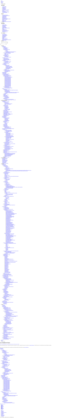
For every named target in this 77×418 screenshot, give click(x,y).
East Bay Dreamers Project (8, 219)
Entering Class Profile (6, 105)
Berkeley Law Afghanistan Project (8, 251)
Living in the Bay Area (6, 111)
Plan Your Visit (6, 106)
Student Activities (6, 54)
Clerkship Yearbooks (7, 320)
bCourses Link (3, 7)
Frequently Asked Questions (6, 296)
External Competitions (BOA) (6, 285)
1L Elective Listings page (31, 345)
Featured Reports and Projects (9, 185)
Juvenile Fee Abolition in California (9, 194)
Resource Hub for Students (5, 31)
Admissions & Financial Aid (3, 100)
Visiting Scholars (6, 56)
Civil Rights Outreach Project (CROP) (9, 236)
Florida (6, 245)
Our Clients (7, 180)
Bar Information (5, 98)
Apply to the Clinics (5, 165)
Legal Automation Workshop (9, 239)
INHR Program (6, 293)
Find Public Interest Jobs (7, 312)
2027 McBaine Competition (8, 279)
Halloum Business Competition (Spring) (8, 284)
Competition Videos (5, 288)
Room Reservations (4, 20)
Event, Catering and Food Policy (5, 30)
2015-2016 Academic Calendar (8, 82)
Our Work (6, 199)
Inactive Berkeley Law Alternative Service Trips (9, 247)
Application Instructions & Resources (8, 319)
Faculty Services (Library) (4, 18)
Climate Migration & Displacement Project (10, 216)
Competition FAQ (7, 283)
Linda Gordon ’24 (6, 256)
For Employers (2, 413)
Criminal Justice (5, 47)
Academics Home (4, 46)
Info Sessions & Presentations (6, 150)
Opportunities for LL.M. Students (7, 254)
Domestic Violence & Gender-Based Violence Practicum (7, 302)
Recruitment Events (7, 107)
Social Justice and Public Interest (7, 49)
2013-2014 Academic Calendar (8, 83)
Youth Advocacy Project (8, 232)
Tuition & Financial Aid (7, 120)
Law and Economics (6, 55)
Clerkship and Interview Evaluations (8, 323)
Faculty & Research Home (4, 158)
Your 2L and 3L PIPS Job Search (9, 313)
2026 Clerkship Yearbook (8, 322)
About (1, 410)
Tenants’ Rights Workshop (8, 231)
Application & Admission (6, 368)
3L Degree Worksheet (7, 97)
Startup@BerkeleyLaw (4, 297)
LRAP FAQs (7, 141)
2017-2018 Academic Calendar (8, 81)
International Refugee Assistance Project (10, 224)
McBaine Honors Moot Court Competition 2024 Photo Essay (12, 282)
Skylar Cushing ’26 (7, 259)
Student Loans (5, 156)
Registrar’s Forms (5, 95)
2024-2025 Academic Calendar (8, 77)
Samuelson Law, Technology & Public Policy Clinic (9, 196)
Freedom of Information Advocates (9, 222)
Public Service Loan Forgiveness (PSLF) (10, 139)
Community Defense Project (8, 237)
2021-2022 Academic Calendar (8, 79)
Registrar (3, 38)
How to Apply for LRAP (8, 138)
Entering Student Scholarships (9, 130)
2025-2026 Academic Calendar (8, 76)
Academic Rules (4, 8)
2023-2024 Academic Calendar (7, 381)
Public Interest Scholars (8, 134)
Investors (4, 300)
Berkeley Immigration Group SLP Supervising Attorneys (10, 262)
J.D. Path (7, 50)
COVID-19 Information (4, 12)
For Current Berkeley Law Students (7, 114)
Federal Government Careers (7, 317)
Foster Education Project (8, 221)
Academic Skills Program (4, 35)
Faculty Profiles (3, 26)
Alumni (6, 167)
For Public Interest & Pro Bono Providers (7, 274)
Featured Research (4, 162)
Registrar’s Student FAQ (4, 401)
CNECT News (6, 253)
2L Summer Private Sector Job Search (9, 310)
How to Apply (5, 290)
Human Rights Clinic (6, 181)
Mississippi (7, 249)
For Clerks (6, 324)
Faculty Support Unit (4, 16)
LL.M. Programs (4, 60)
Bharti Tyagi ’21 (6, 267)
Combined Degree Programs (6, 59)
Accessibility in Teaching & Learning (6, 15)
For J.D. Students (4, 306)
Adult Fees (6, 192)
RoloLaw (3, 10)
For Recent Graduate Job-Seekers (7, 333)
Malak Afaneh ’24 (6, 265)
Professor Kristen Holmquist (7, 272)
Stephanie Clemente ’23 (7, 269)
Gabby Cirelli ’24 (6, 263)
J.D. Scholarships (6, 132)
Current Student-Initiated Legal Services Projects (9, 210)
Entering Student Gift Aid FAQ (9, 131)
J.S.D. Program (5, 64)
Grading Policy (5, 330)
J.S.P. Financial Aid (5, 145)
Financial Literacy (5, 151)
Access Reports (6, 200)
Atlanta (6, 244)
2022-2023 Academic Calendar (8, 78)
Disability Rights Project (8, 218)
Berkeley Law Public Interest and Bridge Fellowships (11, 316)
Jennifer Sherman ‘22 (7, 271)
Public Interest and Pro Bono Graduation (9, 355)
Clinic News (6, 171)
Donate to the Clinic (7, 177)
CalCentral (3, 29)
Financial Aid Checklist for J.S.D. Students (9, 148)
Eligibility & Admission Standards (9, 67)
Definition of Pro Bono (7, 207)
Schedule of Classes (4, 73)
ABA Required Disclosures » (6, 115)
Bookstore (3, 37)
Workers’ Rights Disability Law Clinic (9, 242)
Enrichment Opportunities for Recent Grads (8, 334)
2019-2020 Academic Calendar (8, 80)
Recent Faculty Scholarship (5, 160)
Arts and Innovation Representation (9, 211)
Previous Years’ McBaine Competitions (9, 281)
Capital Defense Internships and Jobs (9, 168)
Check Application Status (8, 68)
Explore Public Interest (7, 311)
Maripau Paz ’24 (6, 266)
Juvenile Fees (6, 193)
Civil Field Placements (6, 291)
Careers (2, 304)
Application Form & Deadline (9, 66)
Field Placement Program (4, 289)
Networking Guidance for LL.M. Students (8, 328)
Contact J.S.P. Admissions (7, 109)
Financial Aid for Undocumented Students (9, 154)
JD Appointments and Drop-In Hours (7, 308)
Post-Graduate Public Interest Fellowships (10, 314)
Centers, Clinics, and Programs (8, 53)
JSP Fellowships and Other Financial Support (9, 146)
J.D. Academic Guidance (6, 96)
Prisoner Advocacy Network (8, 240)
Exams (3, 28)
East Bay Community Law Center (7, 172)
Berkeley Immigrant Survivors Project (9, 212)
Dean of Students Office (4, 34)
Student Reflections (8, 179)
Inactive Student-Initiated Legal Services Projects (9, 233)
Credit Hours (6, 93)
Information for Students (7, 202)
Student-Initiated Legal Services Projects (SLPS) (8, 209)
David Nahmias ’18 (7, 258)
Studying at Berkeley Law (6, 110)
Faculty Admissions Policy (6, 112)
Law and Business (5, 48)
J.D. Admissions (4, 101)
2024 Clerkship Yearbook (8, 321)
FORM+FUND (6, 299)
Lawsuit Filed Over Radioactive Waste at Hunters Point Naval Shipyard (11, 176)
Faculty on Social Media (4, 161)
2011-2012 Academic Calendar (8, 84)
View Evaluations (4, 9)
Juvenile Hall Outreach (8, 238)
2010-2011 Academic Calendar (7, 388)
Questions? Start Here (6, 125)
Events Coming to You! (7, 127)
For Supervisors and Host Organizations (7, 294)
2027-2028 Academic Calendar (8, 87)
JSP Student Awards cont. (7, 70)
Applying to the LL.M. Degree (6, 117)
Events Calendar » (6, 71)
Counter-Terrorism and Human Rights (9, 187)
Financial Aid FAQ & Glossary (7, 149)
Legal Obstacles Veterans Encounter (9, 225)
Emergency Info (3, 11)
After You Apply (6, 119)
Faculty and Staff (7, 197)
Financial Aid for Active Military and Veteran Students (10, 153)
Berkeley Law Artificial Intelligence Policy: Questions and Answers (12, 92)
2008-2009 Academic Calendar (8, 86)
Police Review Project (8, 227)
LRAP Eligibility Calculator (8, 137)
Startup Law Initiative (8, 230)
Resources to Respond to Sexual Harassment (6, 21)
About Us (6, 178)
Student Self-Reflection (8, 184)
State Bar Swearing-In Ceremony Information (9, 99)
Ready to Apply (6, 102)
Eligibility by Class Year (6, 277)
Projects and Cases (6, 169)
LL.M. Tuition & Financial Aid (7, 142)
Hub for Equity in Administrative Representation (10, 252)
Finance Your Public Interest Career (8, 315)
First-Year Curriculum (4, 361)
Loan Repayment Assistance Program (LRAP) (9, 136)
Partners (7, 198)
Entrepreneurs (5, 298)
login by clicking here (26, 347)
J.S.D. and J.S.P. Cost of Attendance (8, 147)
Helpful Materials (7, 280)
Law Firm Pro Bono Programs (6, 273)
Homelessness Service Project (9, 223)
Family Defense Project (8, 220)
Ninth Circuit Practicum (4, 301)
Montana (7, 248)
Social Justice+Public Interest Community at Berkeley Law (10, 51)
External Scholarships (8, 133)
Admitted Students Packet (6, 126)
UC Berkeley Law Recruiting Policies (7, 329)
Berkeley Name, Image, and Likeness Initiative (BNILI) (11, 213)
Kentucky (7, 246)
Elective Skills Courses (6, 276)
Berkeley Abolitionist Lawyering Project (10, 234)
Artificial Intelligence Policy (7, 91)
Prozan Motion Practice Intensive (8, 278)
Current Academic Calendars (7, 62)
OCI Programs (5, 325)
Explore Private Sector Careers (8, 309)
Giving (2, 2)
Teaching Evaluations (4, 27)
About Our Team (5, 152)
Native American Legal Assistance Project (10, 226)
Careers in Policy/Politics (7, 318)
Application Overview (7, 118)
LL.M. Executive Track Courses (8, 61)
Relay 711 (2, 414)
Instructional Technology (4, 19)
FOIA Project (6, 257)
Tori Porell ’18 (6, 260)
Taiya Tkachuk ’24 (6, 264)
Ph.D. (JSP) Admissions (4, 116)
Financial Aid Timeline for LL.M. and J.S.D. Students (10, 143)
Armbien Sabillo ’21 (7, 270)
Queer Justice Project (8, 229)
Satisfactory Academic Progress (8, 155)
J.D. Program (3, 57)
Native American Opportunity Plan (9, 135)
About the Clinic (6, 166)
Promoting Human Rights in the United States (10, 186)
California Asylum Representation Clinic (10, 214)
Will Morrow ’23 (6, 268)
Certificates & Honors (3, 375)
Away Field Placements (6, 292)
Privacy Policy (2, 415)
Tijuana (6, 250)
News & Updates (7, 140)
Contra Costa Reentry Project (9, 217)
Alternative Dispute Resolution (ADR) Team (9, 286)
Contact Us (6, 69)
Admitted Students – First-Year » (7, 113)
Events (1, 1)
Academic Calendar (4, 6)
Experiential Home (4, 164)
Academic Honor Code (7, 90)
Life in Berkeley (5, 121)
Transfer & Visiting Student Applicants (8, 103)
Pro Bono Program (4, 206)
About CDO (3, 305)
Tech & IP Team (6, 287)
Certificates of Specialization (6, 63)
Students (5, 191)
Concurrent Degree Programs (6, 58)
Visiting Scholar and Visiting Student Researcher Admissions (8, 128)
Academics (2, 340)
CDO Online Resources (6, 335)
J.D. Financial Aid (5, 129)
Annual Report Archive (7, 204)
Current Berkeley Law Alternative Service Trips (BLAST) (10, 243)
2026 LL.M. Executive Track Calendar (7, 75)
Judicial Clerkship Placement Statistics (7, 338)
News (1, 0)
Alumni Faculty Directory (6, 336)
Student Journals (4, 36)
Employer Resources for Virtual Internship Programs (9, 332)
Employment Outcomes (4, 337)
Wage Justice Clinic (8, 241)
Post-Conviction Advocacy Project (9, 228)
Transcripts (5, 94)
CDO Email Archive (6, 326)
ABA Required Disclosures (3, 412)
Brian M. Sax (6, 205)
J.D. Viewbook (6, 108)
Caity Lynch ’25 (6, 261)
